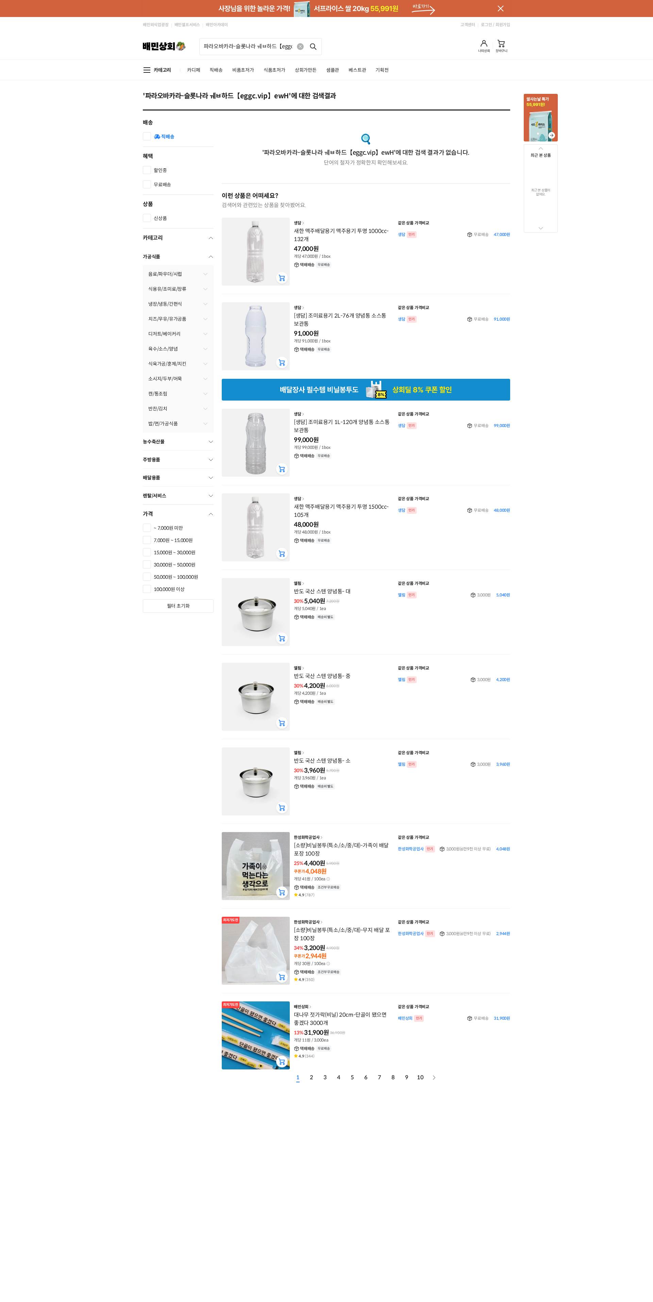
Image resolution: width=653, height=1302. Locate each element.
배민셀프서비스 (187, 24)
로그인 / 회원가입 (495, 24)
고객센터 (468, 24)
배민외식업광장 (156, 24)
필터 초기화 (178, 606)
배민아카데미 (217, 24)
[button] (484, 46)
